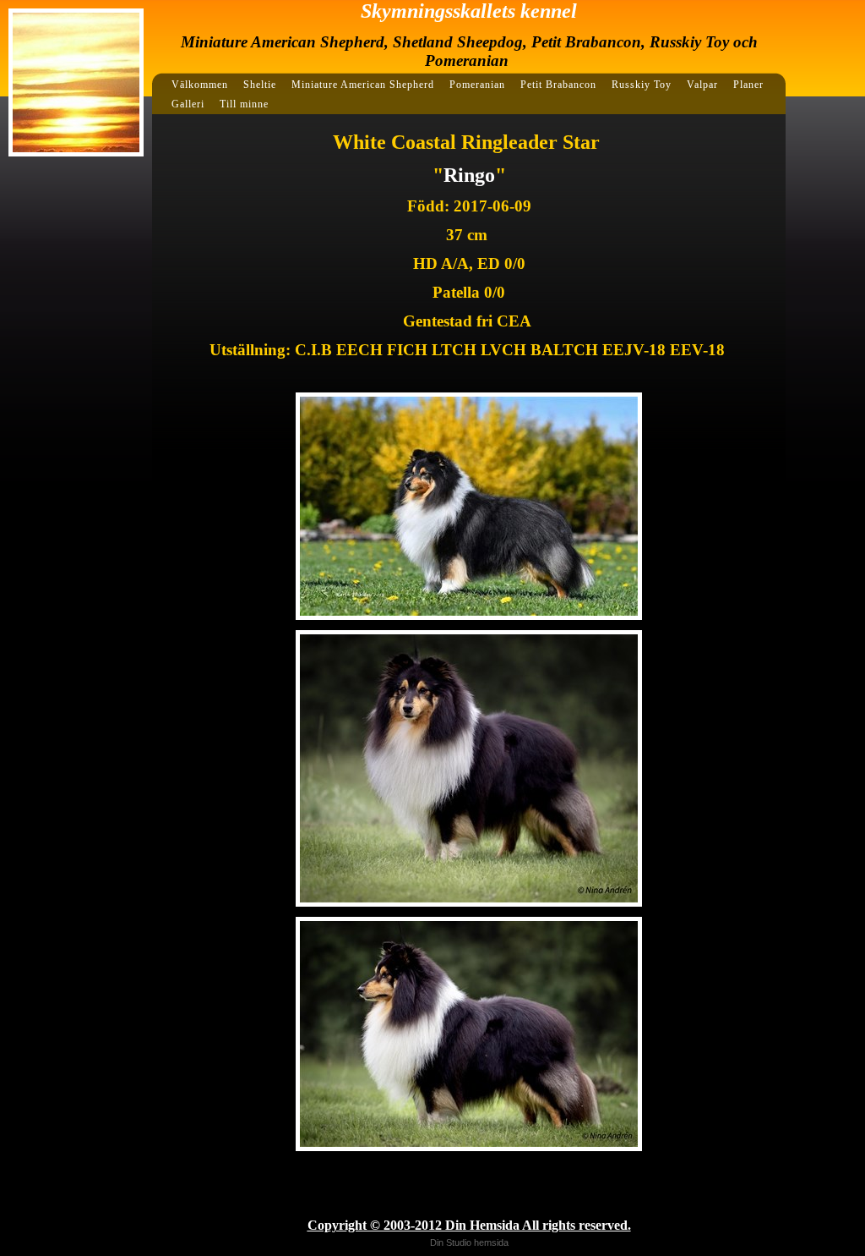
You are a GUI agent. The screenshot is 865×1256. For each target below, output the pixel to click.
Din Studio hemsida (469, 1242)
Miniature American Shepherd (362, 84)
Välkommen (199, 84)
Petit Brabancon (558, 84)
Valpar (702, 84)
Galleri (187, 104)
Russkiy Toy (642, 84)
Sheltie (259, 84)
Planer (748, 84)
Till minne (244, 104)
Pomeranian (477, 84)
